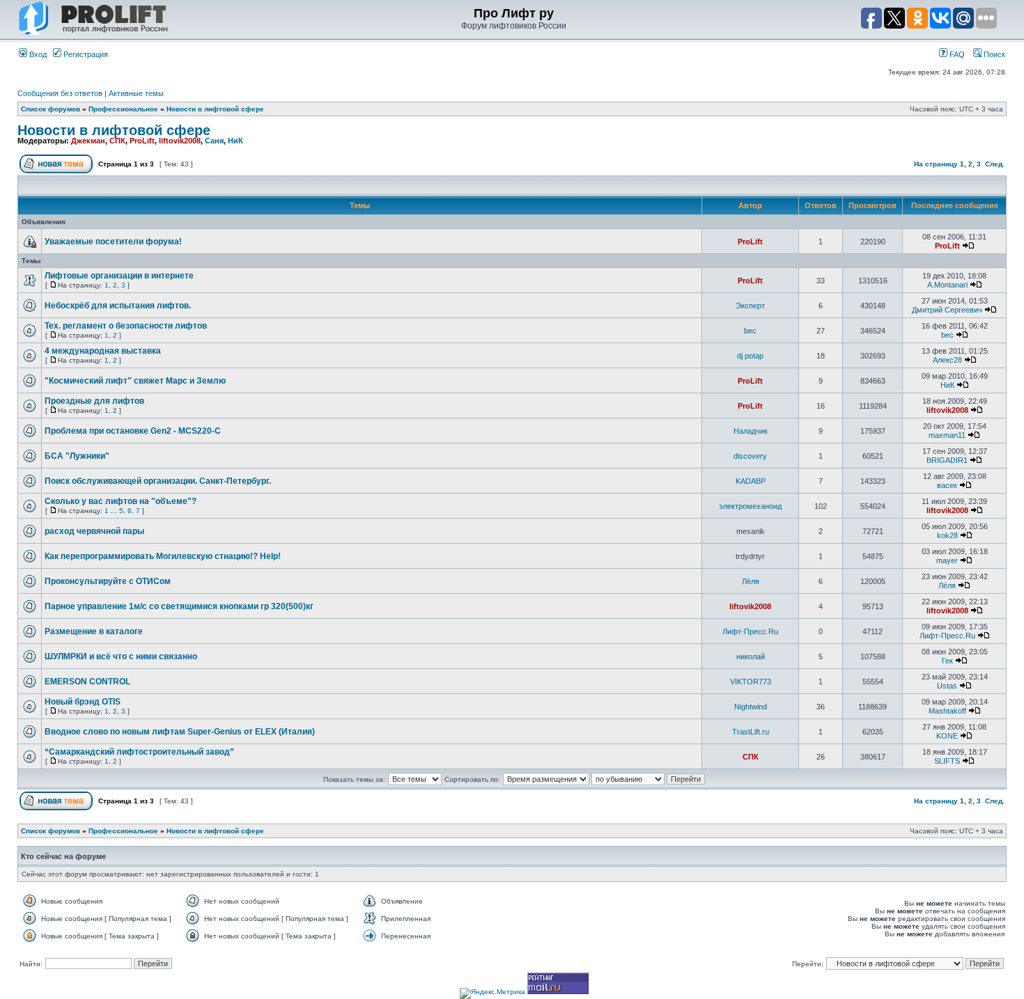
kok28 (947, 535)
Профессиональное (123, 109)
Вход (37, 54)
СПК (117, 140)
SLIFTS (947, 761)
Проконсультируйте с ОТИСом (108, 581)
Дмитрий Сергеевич (947, 310)
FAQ (956, 54)
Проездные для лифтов (94, 401)
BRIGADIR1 (947, 460)
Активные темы (136, 93)
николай (750, 656)
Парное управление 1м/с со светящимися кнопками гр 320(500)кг (179, 606)
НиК (235, 140)
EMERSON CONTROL (87, 681)
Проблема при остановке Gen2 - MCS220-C (133, 431)
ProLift (142, 140)
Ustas (947, 686)
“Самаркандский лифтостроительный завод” (139, 752)
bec (750, 331)
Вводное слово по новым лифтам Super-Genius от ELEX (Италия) (180, 732)
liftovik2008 (180, 140)
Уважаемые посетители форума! (113, 241)
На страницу (936, 164)
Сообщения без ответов (59, 93)
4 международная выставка (103, 351)
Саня (214, 140)
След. (994, 164)
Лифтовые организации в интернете (119, 276)
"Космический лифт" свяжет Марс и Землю (135, 381)
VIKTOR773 (750, 681)
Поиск (993, 54)
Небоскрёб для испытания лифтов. (118, 305)
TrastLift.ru (750, 731)
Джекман (88, 140)
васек (947, 485)
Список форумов (50, 109)
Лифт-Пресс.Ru (750, 631)
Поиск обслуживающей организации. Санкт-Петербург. (158, 481)
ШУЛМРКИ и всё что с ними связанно (121, 656)
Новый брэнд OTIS (83, 702)
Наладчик (751, 431)
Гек (947, 660)
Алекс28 (947, 360)
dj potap (750, 356)
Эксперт (750, 305)
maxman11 (947, 435)
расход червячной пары (94, 531)
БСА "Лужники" (77, 456)
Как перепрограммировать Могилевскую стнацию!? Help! (163, 556)
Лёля (750, 581)
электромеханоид (750, 506)
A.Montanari (947, 285)
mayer (947, 560)
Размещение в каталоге (94, 631)
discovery (750, 456)
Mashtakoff (947, 711)
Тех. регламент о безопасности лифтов (126, 326)
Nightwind (750, 706)
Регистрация (84, 54)
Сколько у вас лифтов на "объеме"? (120, 501)
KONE (947, 736)
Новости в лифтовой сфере (215, 109)
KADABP (751, 481)
